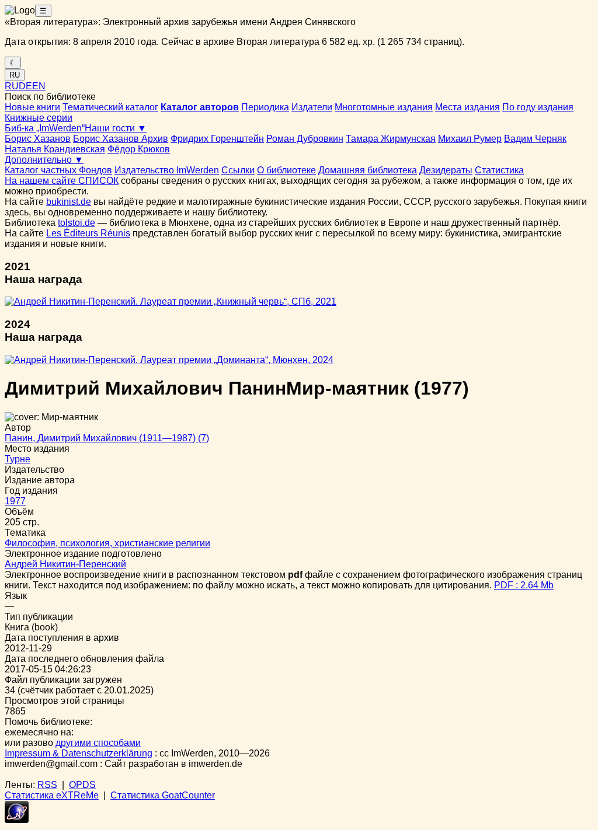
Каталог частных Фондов (58, 170)
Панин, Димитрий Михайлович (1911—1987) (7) (107, 438)
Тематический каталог (110, 107)
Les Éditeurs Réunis (88, 233)
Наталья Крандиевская (55, 149)
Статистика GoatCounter (162, 795)
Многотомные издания (384, 107)
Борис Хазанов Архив (120, 139)
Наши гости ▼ (116, 128)
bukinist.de (68, 202)
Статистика (499, 170)
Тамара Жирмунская (391, 139)
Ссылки (238, 170)
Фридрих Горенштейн (217, 139)
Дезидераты (445, 170)
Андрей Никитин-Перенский (65, 564)
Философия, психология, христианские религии (107, 543)
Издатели (311, 107)
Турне (17, 459)
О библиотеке (286, 170)
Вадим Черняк (535, 139)
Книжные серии (38, 118)
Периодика (265, 107)
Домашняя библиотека (367, 170)
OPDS (82, 785)
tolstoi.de (76, 223)
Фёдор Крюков (138, 149)
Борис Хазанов (38, 139)
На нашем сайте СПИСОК (62, 181)
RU (14, 75)
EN (39, 86)
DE (25, 86)
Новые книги (32, 107)
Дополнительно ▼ (44, 160)
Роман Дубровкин (304, 139)
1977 (15, 501)
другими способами (98, 743)
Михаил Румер (470, 139)
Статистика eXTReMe (52, 795)
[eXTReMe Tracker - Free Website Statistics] (17, 820)
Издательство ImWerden (166, 170)
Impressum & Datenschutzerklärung (78, 753)
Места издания (467, 107)
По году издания (537, 107)
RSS (47, 785)
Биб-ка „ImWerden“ (45, 128)
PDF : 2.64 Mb (524, 585)
